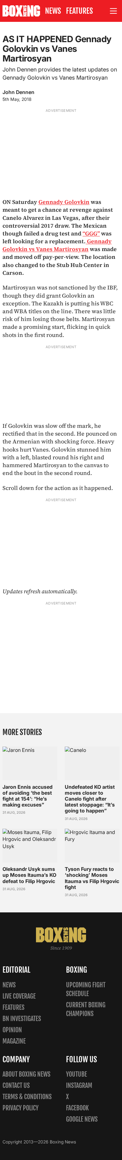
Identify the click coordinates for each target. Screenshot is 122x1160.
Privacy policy (20, 1108)
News (53, 11)
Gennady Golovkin (63, 202)
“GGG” (91, 233)
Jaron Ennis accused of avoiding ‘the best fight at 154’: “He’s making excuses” (28, 796)
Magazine (14, 1041)
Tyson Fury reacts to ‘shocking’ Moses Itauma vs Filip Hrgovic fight (92, 878)
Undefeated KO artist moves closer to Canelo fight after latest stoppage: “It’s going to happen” (90, 799)
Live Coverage (19, 996)
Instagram (79, 1085)
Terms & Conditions (27, 1097)
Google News (82, 1119)
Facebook (77, 1108)
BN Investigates (22, 1019)
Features (79, 11)
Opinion (12, 1030)
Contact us (16, 1085)
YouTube (76, 1074)
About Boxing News (26, 1074)
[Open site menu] (113, 11)
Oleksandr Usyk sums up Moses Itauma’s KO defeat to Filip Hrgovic (29, 875)
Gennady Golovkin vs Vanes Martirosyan (57, 245)
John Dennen (18, 92)
